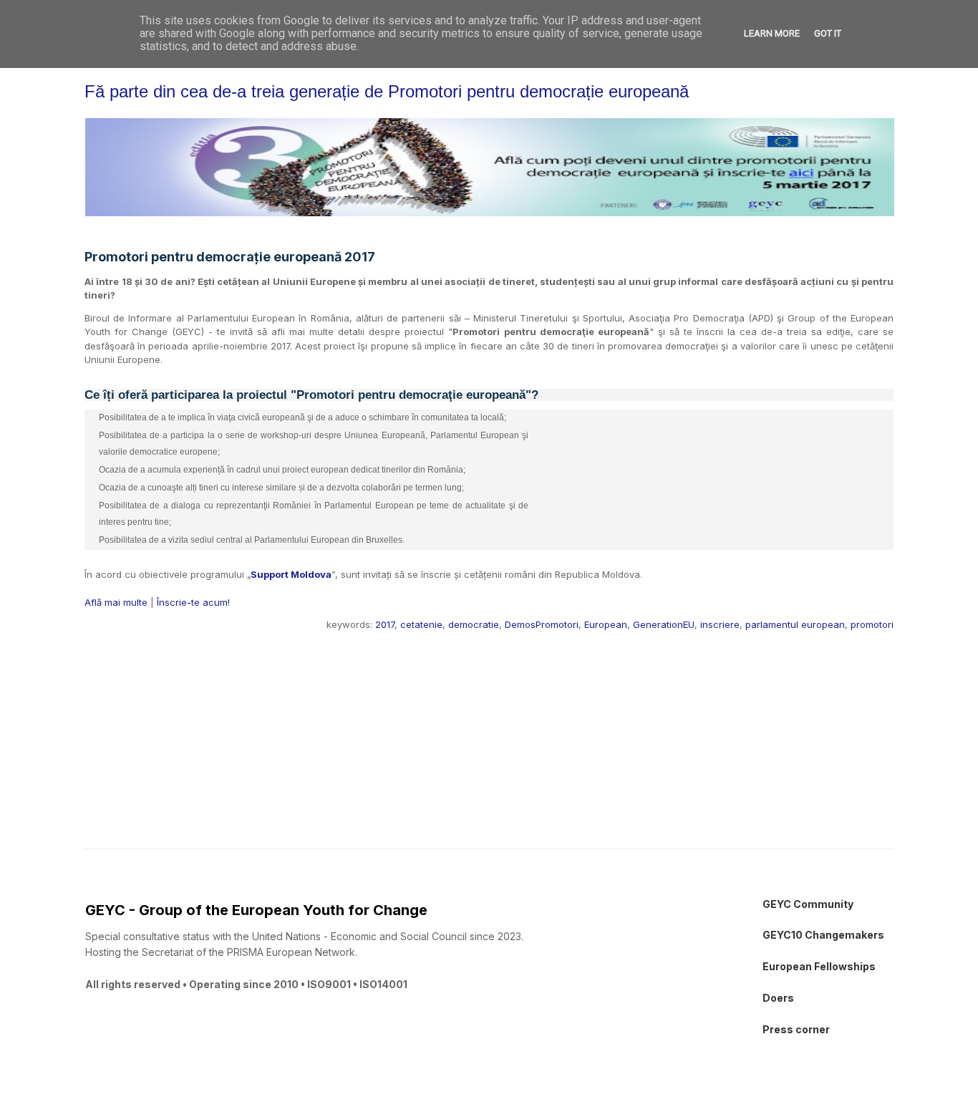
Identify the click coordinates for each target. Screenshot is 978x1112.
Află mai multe (115, 602)
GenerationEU (663, 624)
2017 (384, 624)
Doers (778, 998)
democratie (473, 624)
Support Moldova (291, 574)
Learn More (772, 33)
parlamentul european (795, 624)
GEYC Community (807, 904)
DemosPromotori (541, 624)
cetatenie (421, 624)
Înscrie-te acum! (193, 602)
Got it (827, 33)
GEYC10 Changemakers (823, 935)
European (605, 624)
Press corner (796, 1029)
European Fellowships (819, 966)
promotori (872, 624)
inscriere (720, 624)
